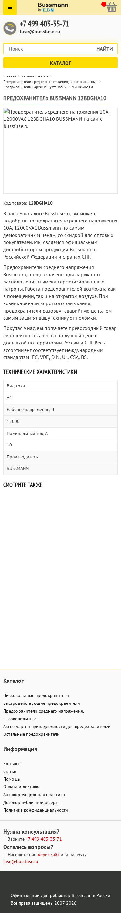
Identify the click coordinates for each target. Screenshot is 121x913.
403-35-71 (44, 839)
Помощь (11, 779)
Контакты (12, 763)
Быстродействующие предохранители (41, 703)
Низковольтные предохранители (36, 695)
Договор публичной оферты (31, 802)
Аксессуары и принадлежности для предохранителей (57, 726)
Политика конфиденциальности (35, 810)
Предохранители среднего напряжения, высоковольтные (50, 81)
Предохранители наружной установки (35, 86)
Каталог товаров (34, 76)
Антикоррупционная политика (34, 794)
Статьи (9, 771)
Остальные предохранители (31, 734)
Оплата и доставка (22, 787)
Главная (9, 76)
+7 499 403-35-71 (44, 24)
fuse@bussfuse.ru (40, 31)
